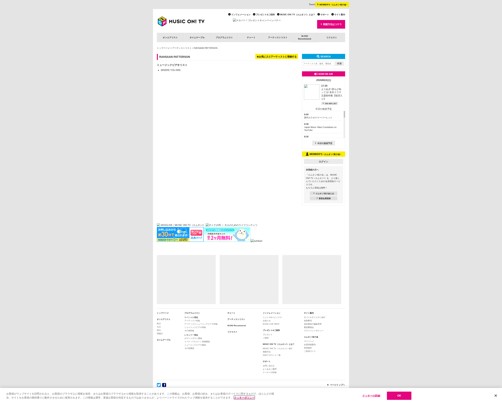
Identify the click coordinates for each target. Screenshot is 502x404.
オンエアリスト (170, 37)
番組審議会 (309, 327)
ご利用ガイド (310, 351)
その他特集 (189, 331)
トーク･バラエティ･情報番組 (197, 342)
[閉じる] (495, 395)
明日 (159, 330)
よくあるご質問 (269, 369)
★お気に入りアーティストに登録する (277, 56)
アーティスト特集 (192, 321)
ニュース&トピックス (272, 317)
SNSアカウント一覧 (272, 355)
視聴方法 (267, 352)
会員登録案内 (310, 344)
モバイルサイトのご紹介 (315, 317)
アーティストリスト (277, 37)
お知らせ (267, 321)
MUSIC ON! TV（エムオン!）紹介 (278, 348)
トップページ (163, 48)
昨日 (159, 323)
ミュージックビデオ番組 (195, 345)
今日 (159, 327)
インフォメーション (241, 14)
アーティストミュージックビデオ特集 (201, 324)
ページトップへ (337, 385)
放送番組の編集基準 (313, 324)
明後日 (160, 333)
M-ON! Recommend (236, 325)
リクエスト (331, 37)
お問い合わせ (269, 366)
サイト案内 (339, 14)
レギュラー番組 (191, 335)
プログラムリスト (224, 37)
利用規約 (308, 348)
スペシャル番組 (191, 317)
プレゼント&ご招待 (265, 14)
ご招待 (266, 338)
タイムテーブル (197, 37)
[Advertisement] (186, 279)
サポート (324, 14)
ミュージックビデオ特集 (195, 327)
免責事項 (308, 321)
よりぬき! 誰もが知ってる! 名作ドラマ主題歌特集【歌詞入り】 (331, 92)
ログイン (323, 161)
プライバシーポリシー (314, 331)
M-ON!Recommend (304, 37)
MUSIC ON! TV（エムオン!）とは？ (297, 14)
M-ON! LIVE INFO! (271, 324)
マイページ (309, 341)
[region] (251, 396)
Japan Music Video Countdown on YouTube (320, 127)
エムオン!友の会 (311, 337)
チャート (251, 37)
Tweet (312, 4)
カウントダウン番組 (193, 338)
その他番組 (189, 348)
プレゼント (268, 334)
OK (399, 395)
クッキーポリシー (244, 397)
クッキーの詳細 (269, 372)
